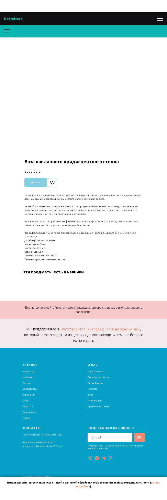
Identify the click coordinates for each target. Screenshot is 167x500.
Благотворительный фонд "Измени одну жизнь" (100, 329)
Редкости (27, 406)
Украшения (28, 394)
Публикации (95, 400)
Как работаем (95, 371)
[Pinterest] (110, 458)
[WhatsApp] (96, 458)
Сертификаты (95, 383)
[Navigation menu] (160, 19)
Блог (90, 394)
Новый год (28, 371)
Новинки (27, 377)
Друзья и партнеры (99, 406)
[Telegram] (103, 458)
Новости (93, 388)
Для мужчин (29, 412)
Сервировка (29, 388)
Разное (26, 418)
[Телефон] (90, 458)
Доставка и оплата (98, 377)
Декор (26, 383)
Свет (25, 400)
